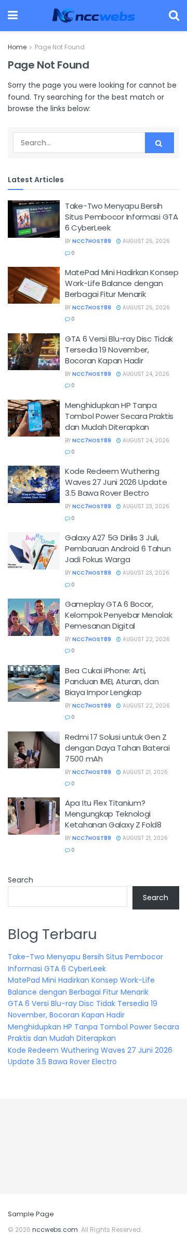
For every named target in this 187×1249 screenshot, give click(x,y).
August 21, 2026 (144, 772)
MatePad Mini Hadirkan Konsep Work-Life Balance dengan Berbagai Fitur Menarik (122, 283)
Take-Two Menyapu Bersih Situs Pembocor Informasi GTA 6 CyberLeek (121, 216)
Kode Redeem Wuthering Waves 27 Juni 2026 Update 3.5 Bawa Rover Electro (116, 482)
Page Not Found (60, 47)
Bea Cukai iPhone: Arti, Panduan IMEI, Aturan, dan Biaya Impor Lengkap (112, 681)
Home (17, 47)
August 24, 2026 (145, 374)
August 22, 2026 (145, 639)
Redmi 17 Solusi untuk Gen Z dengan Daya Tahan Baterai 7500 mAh (117, 747)
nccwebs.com (55, 1229)
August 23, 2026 (145, 506)
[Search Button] (159, 142)
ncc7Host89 (91, 241)
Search (20, 880)
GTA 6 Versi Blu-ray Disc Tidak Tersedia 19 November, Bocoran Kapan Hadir (119, 349)
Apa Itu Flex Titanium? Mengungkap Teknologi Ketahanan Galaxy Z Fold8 (113, 813)
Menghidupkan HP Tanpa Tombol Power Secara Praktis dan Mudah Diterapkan (119, 416)
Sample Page (31, 1214)
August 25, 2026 (145, 241)
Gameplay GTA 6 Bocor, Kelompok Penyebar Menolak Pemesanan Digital (118, 615)
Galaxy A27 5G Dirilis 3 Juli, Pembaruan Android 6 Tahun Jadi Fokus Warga (118, 548)
